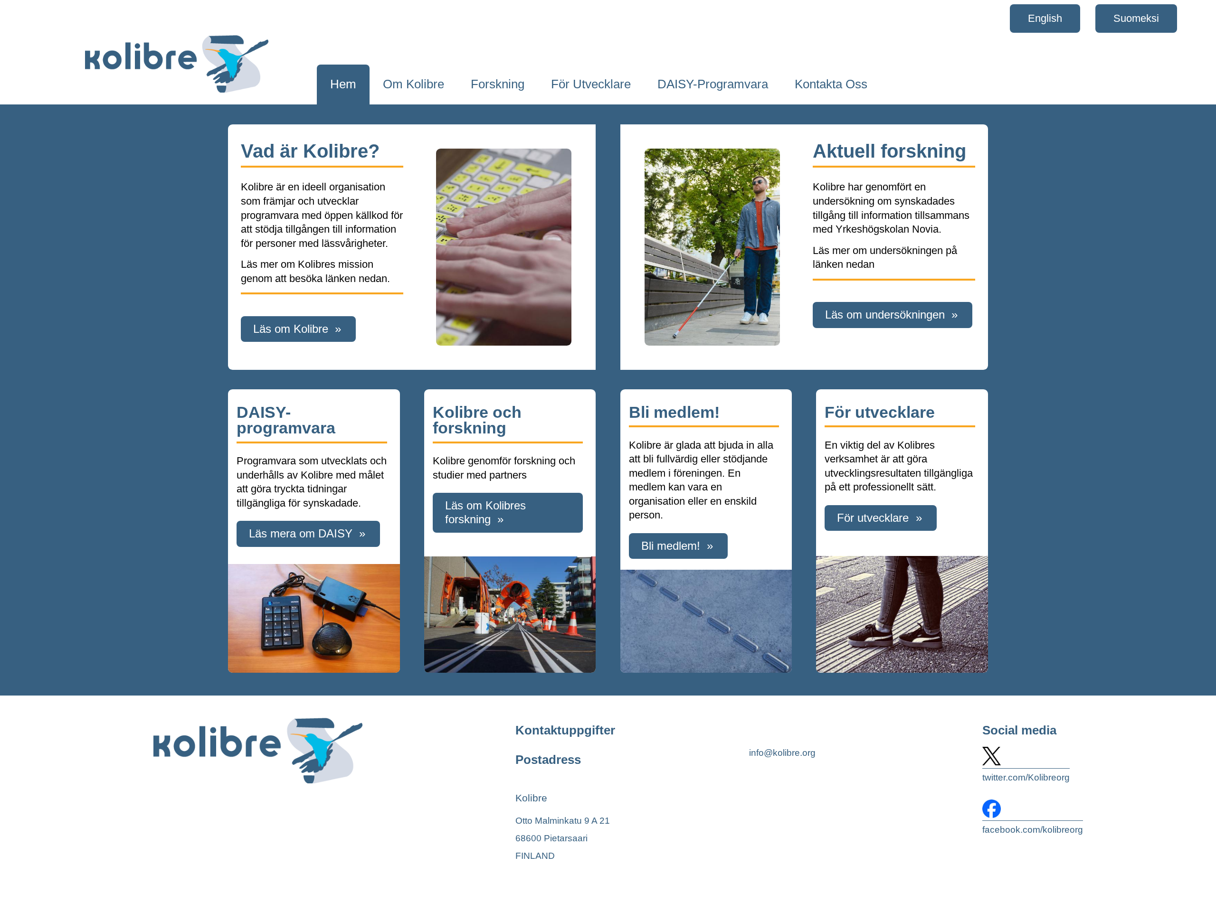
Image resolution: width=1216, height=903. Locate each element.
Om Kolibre (413, 84)
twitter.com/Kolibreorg (1026, 777)
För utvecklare (591, 84)
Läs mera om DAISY (300, 533)
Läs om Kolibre (290, 328)
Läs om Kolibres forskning (485, 512)
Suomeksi (1136, 18)
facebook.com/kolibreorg (1032, 830)
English (1045, 18)
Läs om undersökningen (885, 314)
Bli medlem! (670, 545)
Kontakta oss (831, 84)
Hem (343, 84)
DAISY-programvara (712, 84)
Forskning (497, 84)
